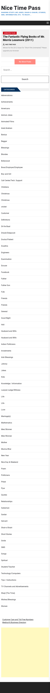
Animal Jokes (6, 115)
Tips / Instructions (8, 580)
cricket (4, 207)
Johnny (4, 364)
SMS (3, 547)
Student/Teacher (8, 567)
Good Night (5, 318)
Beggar (4, 141)
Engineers (5, 252)
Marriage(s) (6, 416)
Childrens (5, 187)
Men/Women (6, 429)
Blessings (5, 148)
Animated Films (9, 33)
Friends (4, 298)
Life (2, 397)
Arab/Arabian (6, 128)
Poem (3, 469)
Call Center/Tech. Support (11, 180)
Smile (3, 541)
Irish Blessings (7, 357)
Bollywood (5, 161)
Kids (3, 377)
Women (4, 606)
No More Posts (25, 62)
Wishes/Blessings (8, 599)
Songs (3, 554)
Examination (6, 259)
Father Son (5, 285)
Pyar (3, 488)
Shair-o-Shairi (6, 527)
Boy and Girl (6, 174)
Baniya (4, 135)
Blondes (4, 154)
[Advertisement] (25, 652)
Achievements (7, 102)
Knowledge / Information (11, 383)
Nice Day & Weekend (9, 462)
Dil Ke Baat (5, 226)
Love (3, 410)
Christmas (5, 194)
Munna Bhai (6, 449)
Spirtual (4, 560)
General (4, 311)
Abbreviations (6, 95)
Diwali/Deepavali (8, 233)
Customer (5, 213)
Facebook (5, 272)
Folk (3, 292)
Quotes (4, 495)
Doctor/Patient (7, 239)
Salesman (5, 508)
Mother (4, 442)
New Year (5, 455)
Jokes (3, 370)
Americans (5, 108)
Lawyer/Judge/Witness (10, 390)
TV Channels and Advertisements (14, 586)
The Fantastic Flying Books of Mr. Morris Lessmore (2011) (24, 38)
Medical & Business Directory (14, 622)
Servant (4, 521)
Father (3, 279)
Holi (2, 325)
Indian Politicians (8, 344)
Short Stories (6, 534)
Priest (3, 482)
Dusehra (4, 246)
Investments (6, 351)
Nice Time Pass (21, 8)
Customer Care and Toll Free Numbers (17, 619)
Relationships (6, 501)
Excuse (4, 266)
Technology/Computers (10, 573)
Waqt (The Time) (8, 593)
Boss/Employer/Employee (12, 167)
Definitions (5, 220)
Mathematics (6, 423)
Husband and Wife (8, 331)
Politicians (5, 475)
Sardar (4, 514)
